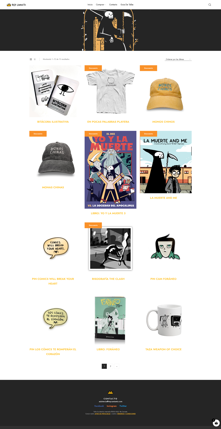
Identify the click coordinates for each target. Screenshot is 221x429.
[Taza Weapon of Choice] (166, 319)
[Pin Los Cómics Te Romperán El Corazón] (55, 319)
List (34, 59)
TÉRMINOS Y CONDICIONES (126, 414)
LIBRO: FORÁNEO (108, 349)
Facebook (99, 406)
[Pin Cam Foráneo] (166, 248)
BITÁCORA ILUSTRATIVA (53, 122)
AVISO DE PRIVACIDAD (102, 414)
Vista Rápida (77, 70)
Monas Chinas (53, 187)
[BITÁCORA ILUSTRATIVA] (55, 91)
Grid (30, 59)
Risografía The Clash (108, 279)
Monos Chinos (163, 122)
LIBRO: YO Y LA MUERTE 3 (108, 213)
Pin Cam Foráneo (163, 279)
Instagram (112, 406)
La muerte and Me (163, 198)
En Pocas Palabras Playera (108, 122)
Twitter (123, 406)
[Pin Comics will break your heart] (55, 248)
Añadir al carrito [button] (79, 121)
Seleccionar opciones (134, 121)
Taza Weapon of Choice (163, 349)
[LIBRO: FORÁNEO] (110, 319)
